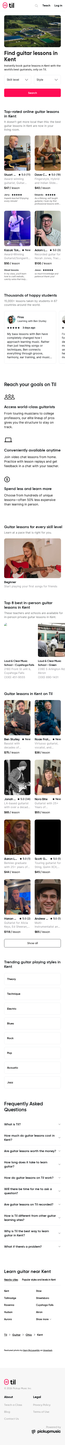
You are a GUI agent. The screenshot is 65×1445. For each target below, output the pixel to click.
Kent (6, 1291)
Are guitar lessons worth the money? (30, 1151)
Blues (10, 1023)
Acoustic (12, 1067)
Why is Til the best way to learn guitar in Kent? (26, 1233)
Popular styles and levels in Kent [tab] (38, 1279)
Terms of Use (41, 1411)
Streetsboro (42, 1298)
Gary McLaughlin (31, 1350)
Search (32, 93)
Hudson (8, 1312)
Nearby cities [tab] (11, 1279)
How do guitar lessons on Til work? (29, 1178)
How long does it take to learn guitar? (25, 1164)
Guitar (16, 1334)
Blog (7, 1411)
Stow (39, 1291)
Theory (11, 979)
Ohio (29, 1334)
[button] (27, 911)
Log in (58, 5)
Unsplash (47, 1350)
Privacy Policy (41, 1404)
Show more (42, 1319)
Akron (39, 1312)
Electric (11, 1008)
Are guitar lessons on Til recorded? (28, 1204)
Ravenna (9, 1305)
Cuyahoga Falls (44, 1305)
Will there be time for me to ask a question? (28, 1191)
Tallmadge (10, 1298)
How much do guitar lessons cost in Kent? (29, 1138)
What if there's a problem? (23, 1246)
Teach (46, 5)
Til (5, 1334)
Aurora (8, 1319)
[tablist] (32, 1281)
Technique (13, 993)
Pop (9, 1053)
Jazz (10, 1082)
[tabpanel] (32, 1305)
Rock (10, 1038)
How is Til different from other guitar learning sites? (30, 1218)
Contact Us (11, 1418)
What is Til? (12, 1124)
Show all (32, 943)
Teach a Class (13, 1404)
